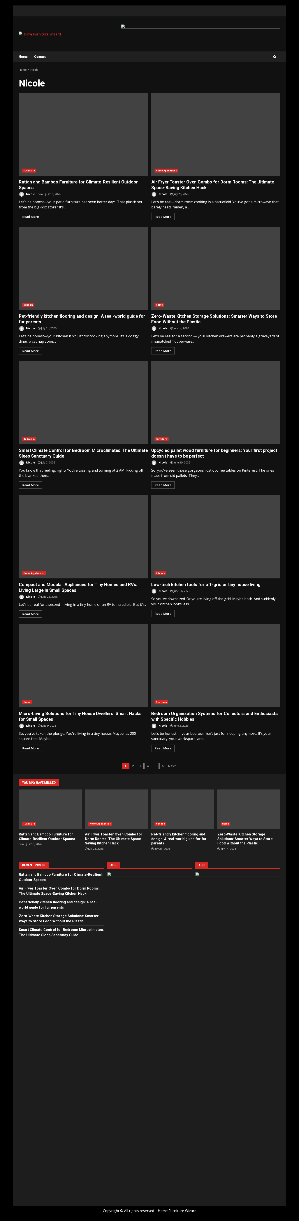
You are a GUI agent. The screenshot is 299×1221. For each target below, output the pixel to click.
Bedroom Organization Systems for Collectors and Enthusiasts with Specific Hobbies (215, 665)
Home (23, 56)
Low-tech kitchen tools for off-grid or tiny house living (215, 536)
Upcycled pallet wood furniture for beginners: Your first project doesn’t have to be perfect (215, 402)
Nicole (30, 194)
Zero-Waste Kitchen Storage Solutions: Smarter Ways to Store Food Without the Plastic (215, 268)
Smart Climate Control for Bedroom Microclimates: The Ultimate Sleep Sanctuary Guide (83, 402)
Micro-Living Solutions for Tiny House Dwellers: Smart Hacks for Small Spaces (83, 665)
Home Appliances (166, 170)
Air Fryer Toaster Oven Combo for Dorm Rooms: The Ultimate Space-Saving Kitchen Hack (215, 134)
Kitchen (28, 304)
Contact (40, 56)
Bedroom (29, 438)
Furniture (29, 170)
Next (172, 766)
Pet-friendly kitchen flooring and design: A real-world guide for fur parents (83, 268)
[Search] (274, 57)
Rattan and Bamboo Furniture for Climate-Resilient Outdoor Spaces (83, 134)
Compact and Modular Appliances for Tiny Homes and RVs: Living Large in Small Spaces (83, 536)
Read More (30, 217)
